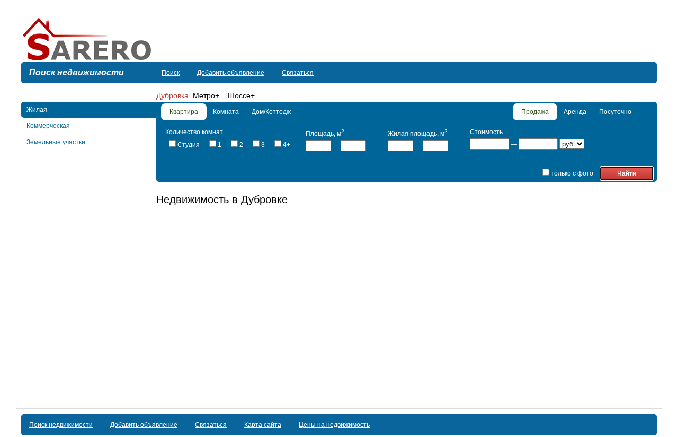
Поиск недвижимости (61, 425)
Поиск (171, 72)
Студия (188, 144)
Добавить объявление (230, 72)
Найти (626, 173)
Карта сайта (262, 425)
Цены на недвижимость (334, 425)
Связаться (298, 72)
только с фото (572, 173)
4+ (286, 144)
